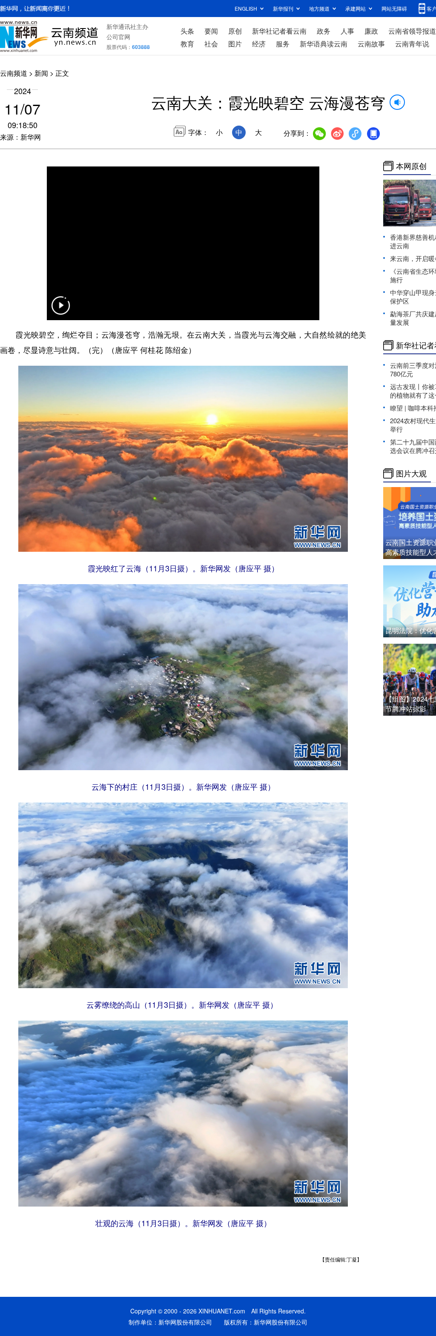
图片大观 (411, 473)
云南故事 (371, 44)
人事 (347, 31)
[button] (60, 311)
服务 (283, 44)
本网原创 (411, 166)
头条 (187, 31)
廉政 (371, 31)
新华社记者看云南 (279, 31)
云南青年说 (412, 44)
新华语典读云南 (323, 44)
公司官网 (118, 36)
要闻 (211, 31)
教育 (187, 44)
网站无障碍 (394, 8)
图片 (235, 44)
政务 (323, 31)
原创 (235, 31)
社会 (211, 44)
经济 (259, 44)
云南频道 (13, 73)
